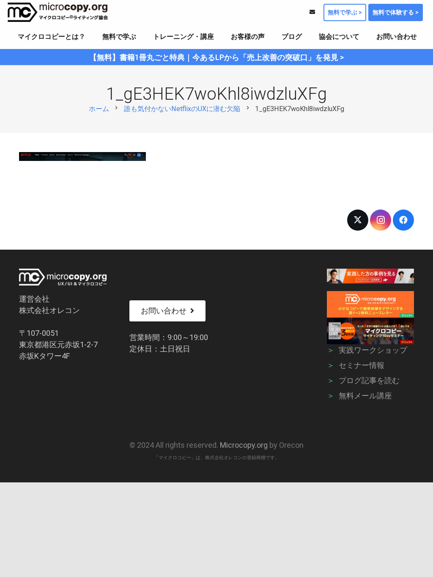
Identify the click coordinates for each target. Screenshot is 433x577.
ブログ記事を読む (369, 380)
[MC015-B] (370, 276)
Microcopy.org (244, 445)
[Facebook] (403, 220)
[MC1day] (370, 331)
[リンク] (312, 12)
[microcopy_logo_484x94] (58, 12)
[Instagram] (380, 220)
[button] (91, 37)
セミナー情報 (361, 365)
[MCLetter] (370, 304)
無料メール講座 (365, 395)
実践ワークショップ (373, 350)
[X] (357, 220)
